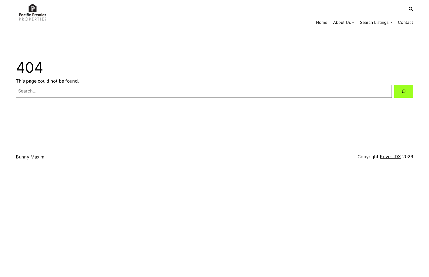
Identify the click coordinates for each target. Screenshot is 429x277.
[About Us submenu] (353, 22)
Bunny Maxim (30, 156)
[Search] (403, 91)
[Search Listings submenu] (391, 22)
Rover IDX (390, 156)
